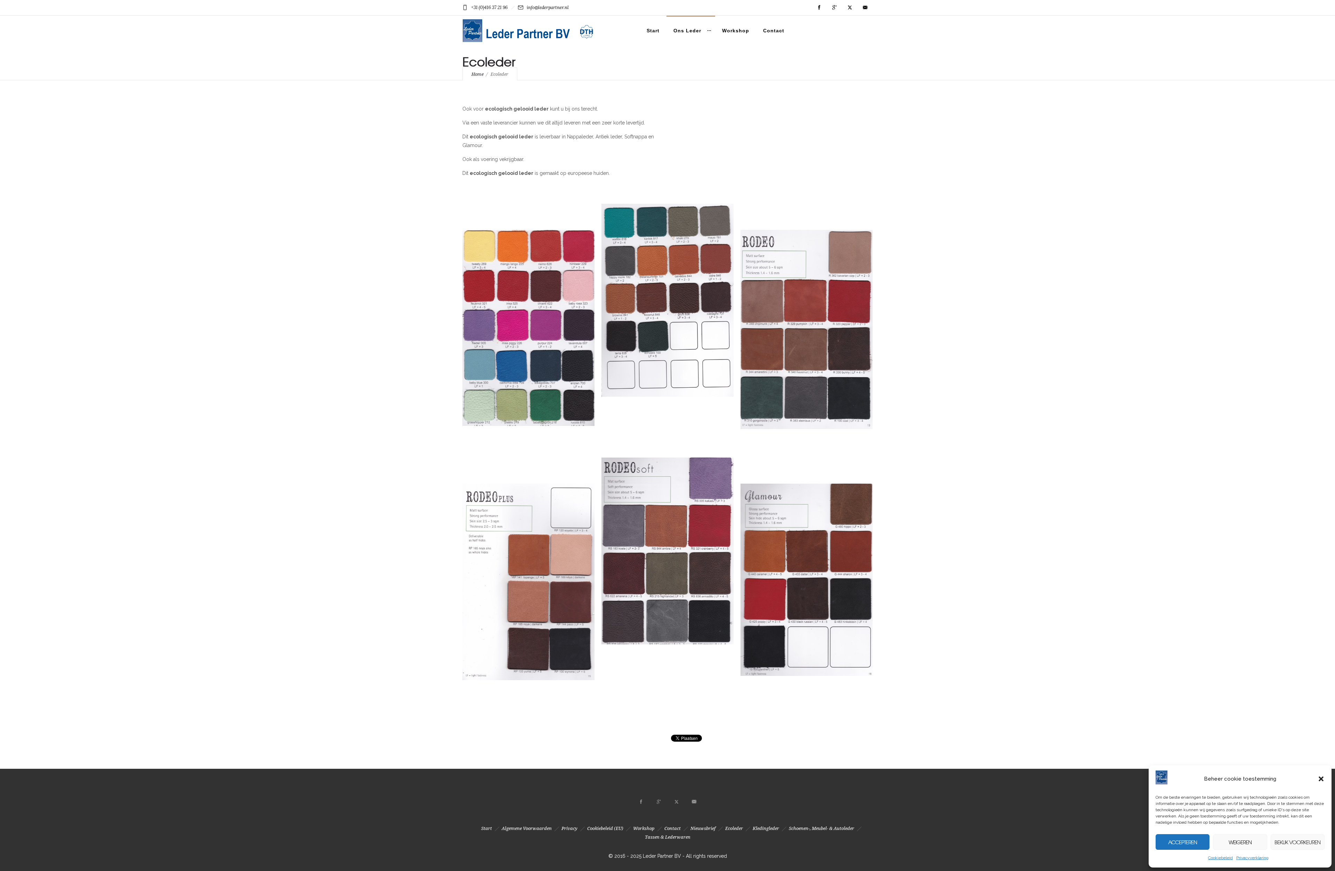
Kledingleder (766, 828)
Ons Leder (687, 30)
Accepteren (1182, 842)
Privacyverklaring (1252, 857)
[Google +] (834, 7)
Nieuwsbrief (702, 828)
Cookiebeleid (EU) (605, 828)
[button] (1321, 778)
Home (477, 74)
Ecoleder (734, 828)
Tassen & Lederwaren (667, 837)
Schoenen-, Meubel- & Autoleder (821, 828)
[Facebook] (819, 7)
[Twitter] (849, 7)
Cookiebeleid (1220, 857)
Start (653, 30)
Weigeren (1240, 842)
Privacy (569, 828)
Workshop (735, 30)
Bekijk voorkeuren (1297, 842)
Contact (773, 30)
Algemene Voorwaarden (527, 828)
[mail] (865, 7)
